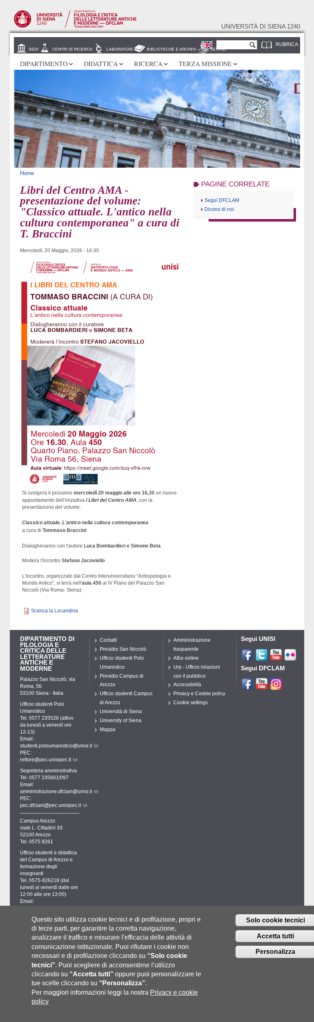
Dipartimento (43, 63)
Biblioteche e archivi (171, 49)
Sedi (33, 49)
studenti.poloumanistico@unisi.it (56, 746)
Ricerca (148, 63)
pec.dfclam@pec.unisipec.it (50, 805)
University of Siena (120, 720)
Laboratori (119, 49)
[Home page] (75, 26)
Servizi (218, 49)
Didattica (101, 63)
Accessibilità (187, 684)
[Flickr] (290, 658)
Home (27, 173)
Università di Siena (121, 711)
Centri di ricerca (72, 49)
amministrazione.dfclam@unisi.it (56, 791)
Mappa (107, 729)
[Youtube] (276, 658)
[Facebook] (247, 658)
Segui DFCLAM (221, 200)
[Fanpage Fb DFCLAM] (247, 686)
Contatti (108, 640)
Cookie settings (190, 702)
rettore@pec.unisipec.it (45, 760)
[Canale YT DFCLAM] (261, 686)
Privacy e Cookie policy (199, 693)
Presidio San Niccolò (123, 649)
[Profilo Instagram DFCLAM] (276, 686)
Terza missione (205, 63)
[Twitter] (261, 658)
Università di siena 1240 (260, 26)
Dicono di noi (219, 209)
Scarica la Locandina (54, 611)
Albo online (186, 658)
